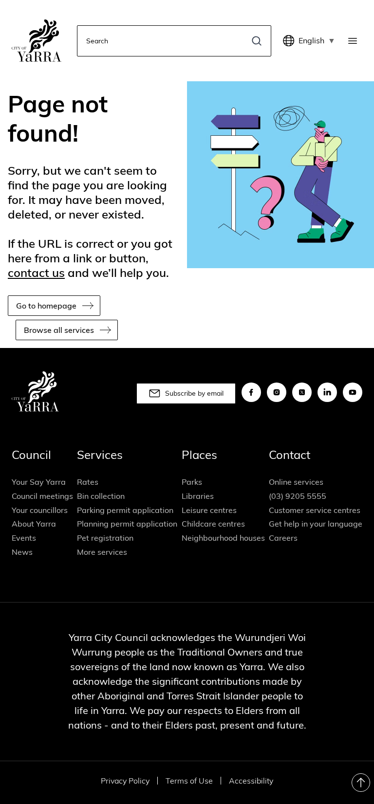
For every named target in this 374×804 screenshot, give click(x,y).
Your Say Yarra (39, 482)
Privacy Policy (125, 781)
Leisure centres (209, 510)
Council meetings (42, 496)
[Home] (36, 40)
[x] (302, 392)
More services (102, 552)
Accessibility (251, 781)
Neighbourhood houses (223, 538)
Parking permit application (125, 510)
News (22, 552)
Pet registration (105, 538)
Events (24, 538)
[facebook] (251, 392)
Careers (283, 538)
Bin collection (101, 496)
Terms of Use (189, 781)
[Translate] (291, 41)
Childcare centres (213, 524)
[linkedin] (327, 392)
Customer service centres (314, 510)
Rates (87, 482)
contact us (36, 272)
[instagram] (276, 392)
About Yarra (34, 524)
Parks (192, 482)
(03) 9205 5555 (297, 496)
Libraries (198, 496)
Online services (296, 482)
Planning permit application (127, 524)
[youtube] (352, 392)
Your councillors (40, 510)
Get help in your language (315, 524)
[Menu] (354, 41)
